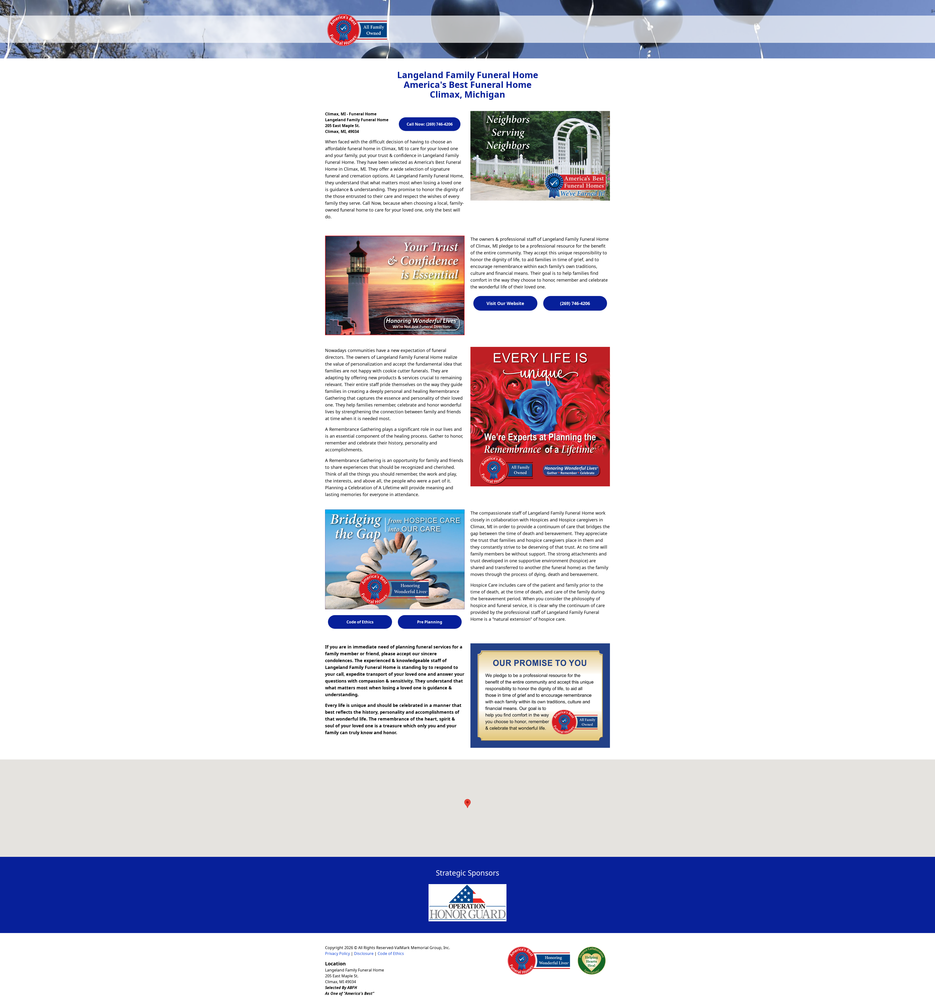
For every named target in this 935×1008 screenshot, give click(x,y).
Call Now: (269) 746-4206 (430, 124)
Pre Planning (429, 622)
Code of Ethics (360, 622)
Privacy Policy (337, 953)
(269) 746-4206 (575, 303)
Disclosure (364, 953)
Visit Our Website (505, 303)
